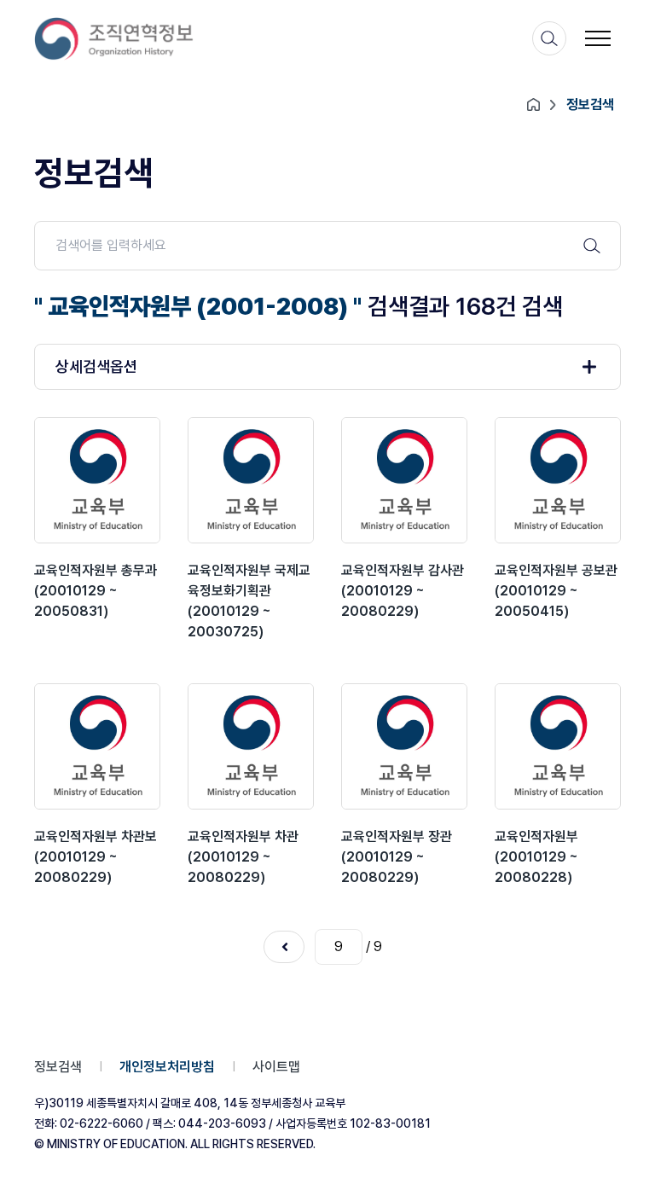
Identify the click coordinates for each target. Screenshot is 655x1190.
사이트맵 (276, 1067)
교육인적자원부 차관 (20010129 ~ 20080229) (243, 856)
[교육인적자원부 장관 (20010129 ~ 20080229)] (404, 746)
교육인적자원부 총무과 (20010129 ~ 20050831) (95, 590)
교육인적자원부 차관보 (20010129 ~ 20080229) (95, 856)
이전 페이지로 (284, 947)
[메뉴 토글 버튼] (598, 38)
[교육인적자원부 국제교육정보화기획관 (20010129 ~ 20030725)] (251, 480)
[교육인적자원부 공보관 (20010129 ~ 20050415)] (558, 480)
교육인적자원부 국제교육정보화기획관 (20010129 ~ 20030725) (249, 601)
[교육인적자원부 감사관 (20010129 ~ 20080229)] (404, 480)
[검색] (549, 38)
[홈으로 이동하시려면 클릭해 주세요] (114, 39)
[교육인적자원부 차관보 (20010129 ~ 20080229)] (97, 746)
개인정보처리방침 (167, 1067)
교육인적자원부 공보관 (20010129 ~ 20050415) (556, 590)
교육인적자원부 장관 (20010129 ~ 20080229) (396, 856)
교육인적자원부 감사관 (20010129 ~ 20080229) (402, 590)
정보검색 (58, 1067)
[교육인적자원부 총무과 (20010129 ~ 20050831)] (97, 480)
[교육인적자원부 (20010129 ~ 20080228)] (558, 746)
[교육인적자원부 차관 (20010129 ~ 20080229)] (251, 746)
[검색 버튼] (591, 245)
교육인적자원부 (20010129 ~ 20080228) (536, 856)
